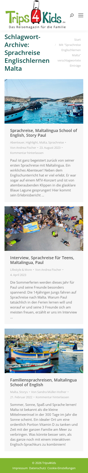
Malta (43, 142)
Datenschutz (37, 468)
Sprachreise (56, 142)
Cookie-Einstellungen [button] (61, 468)
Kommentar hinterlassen (27, 153)
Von (23, 148)
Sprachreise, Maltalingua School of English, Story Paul (43, 133)
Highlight (32, 142)
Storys (23, 392)
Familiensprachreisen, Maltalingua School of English (43, 382)
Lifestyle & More (21, 270)
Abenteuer (17, 142)
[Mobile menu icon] (80, 15)
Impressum (20, 468)
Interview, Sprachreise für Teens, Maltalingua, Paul (42, 260)
